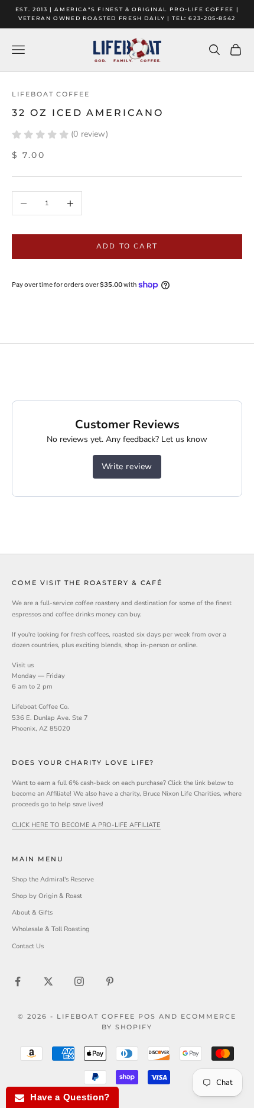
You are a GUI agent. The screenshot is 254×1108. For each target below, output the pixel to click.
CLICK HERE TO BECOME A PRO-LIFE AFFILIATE (86, 824)
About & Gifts (32, 912)
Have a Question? (67, 1097)
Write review (127, 466)
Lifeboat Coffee (51, 94)
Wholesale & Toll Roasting (51, 929)
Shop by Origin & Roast (47, 895)
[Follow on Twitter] (48, 981)
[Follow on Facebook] (18, 981)
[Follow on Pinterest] (110, 981)
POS (147, 1016)
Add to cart (127, 246)
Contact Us (28, 946)
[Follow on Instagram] (79, 981)
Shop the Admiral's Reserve (53, 879)
